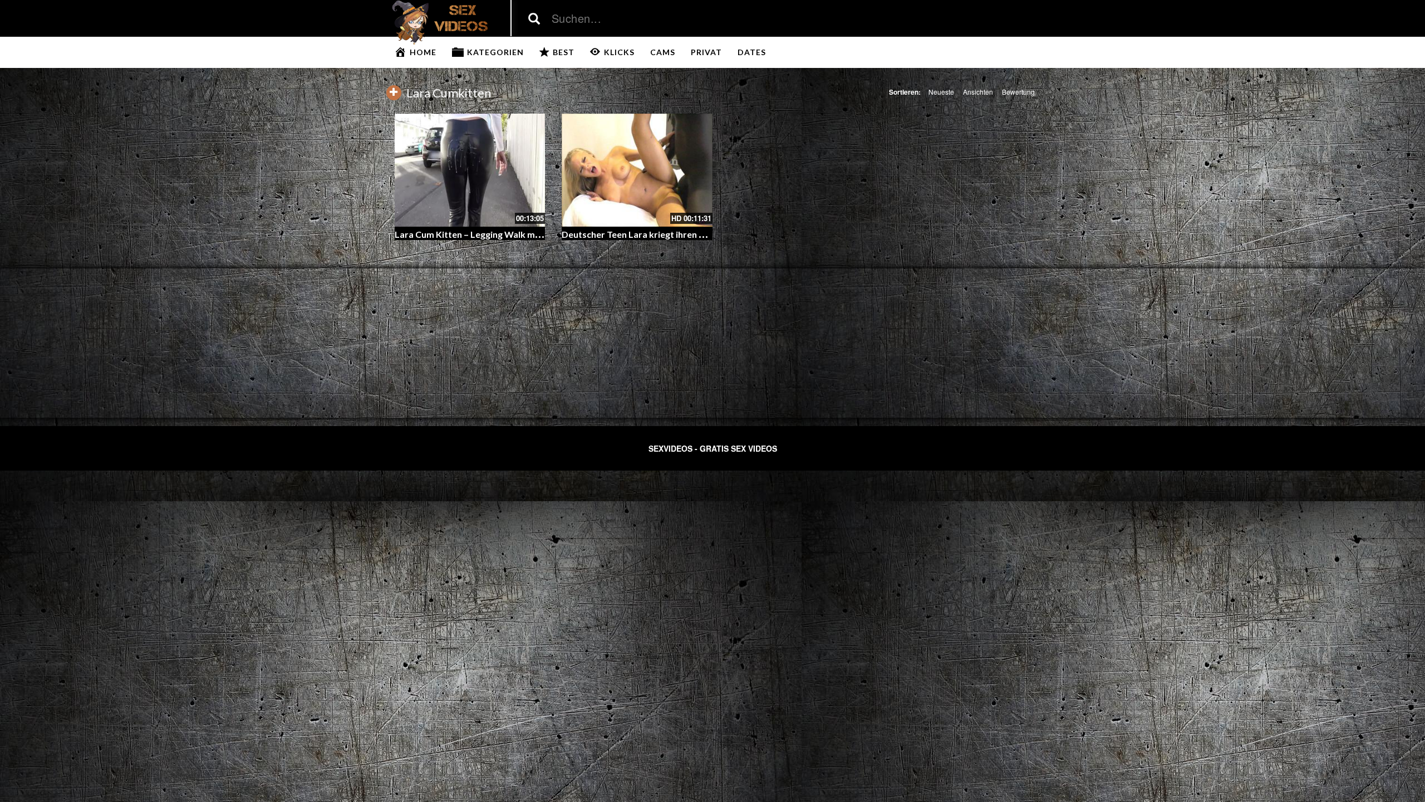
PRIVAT (706, 52)
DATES (752, 52)
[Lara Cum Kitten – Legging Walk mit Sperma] (470, 170)
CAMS (662, 52)
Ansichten (978, 91)
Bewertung (1018, 91)
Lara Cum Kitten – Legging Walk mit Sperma (485, 234)
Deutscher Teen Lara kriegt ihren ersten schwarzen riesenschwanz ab (704, 234)
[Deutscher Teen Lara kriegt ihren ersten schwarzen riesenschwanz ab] (637, 170)
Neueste (941, 91)
